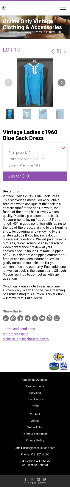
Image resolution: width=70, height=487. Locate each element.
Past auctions (35, 386)
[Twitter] (44, 479)
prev (52, 51)
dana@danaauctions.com (39, 448)
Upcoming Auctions (35, 380)
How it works (35, 399)
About (35, 421)
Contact (35, 414)
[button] (61, 82)
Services (35, 393)
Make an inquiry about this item (26, 339)
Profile (35, 406)
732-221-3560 (39, 454)
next (65, 51)
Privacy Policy (35, 440)
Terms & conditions (35, 434)
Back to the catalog (58, 51)
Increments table (15, 334)
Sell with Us (35, 427)
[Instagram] (31, 479)
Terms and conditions (19, 329)
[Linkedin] (38, 479)
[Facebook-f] (25, 479)
